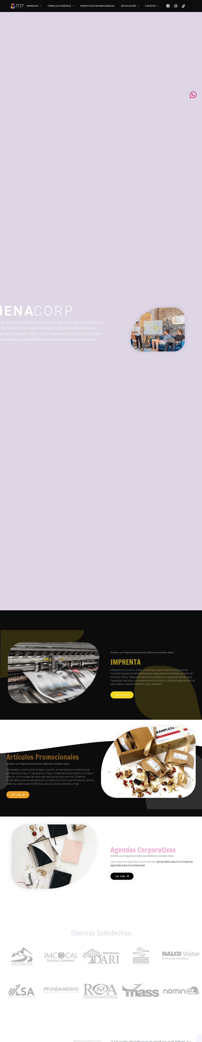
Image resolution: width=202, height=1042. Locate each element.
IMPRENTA (33, 6)
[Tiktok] (183, 6)
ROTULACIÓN (128, 6)
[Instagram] (175, 6)
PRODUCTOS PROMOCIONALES (97, 6)
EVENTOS (150, 6)
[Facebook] (168, 6)
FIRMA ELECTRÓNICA (59, 6)
